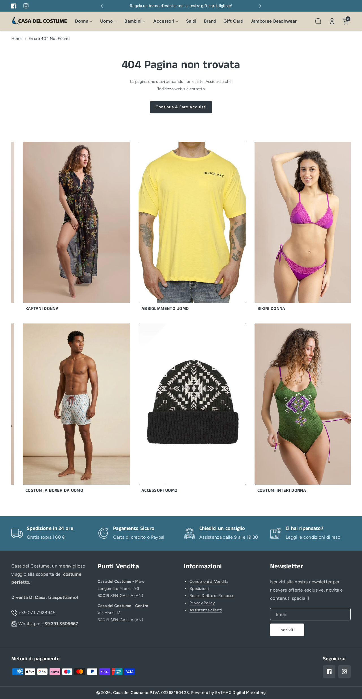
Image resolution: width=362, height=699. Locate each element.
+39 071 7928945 (37, 612)
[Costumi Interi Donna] (296, 409)
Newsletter (286, 566)
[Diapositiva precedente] (102, 6)
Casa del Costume (130, 692)
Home (17, 38)
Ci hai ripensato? (304, 528)
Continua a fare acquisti (181, 107)
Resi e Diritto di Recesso (212, 595)
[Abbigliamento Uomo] (180, 228)
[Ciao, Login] (332, 21)
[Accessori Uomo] (180, 409)
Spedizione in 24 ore (50, 528)
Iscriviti (287, 629)
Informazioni (203, 566)
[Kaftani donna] (64, 228)
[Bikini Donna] (296, 228)
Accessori (163, 21)
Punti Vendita (118, 566)
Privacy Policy (202, 603)
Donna (82, 21)
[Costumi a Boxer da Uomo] (64, 409)
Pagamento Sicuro (134, 528)
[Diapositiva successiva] (260, 6)
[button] (84, 21)
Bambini (132, 21)
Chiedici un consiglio (222, 528)
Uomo (106, 21)
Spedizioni (199, 588)
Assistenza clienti (205, 610)
